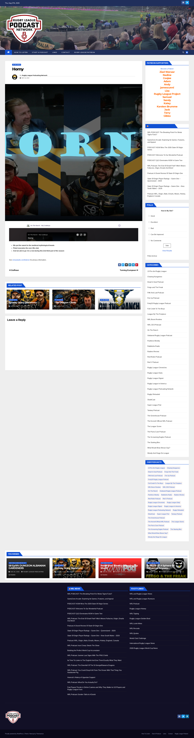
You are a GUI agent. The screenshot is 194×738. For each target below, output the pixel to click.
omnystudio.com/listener (21, 260)
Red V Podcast (153, 362)
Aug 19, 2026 (152, 571)
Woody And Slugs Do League (158, 453)
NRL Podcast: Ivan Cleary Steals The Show (83, 645)
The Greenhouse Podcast (156, 416)
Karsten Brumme (167, 106)
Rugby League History (138, 609)
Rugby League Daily (155, 373)
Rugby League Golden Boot (140, 618)
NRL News (75, 589)
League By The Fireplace (156, 314)
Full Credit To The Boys (156, 309)
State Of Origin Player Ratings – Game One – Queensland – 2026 (91, 631)
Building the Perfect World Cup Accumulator (83, 650)
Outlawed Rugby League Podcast (159, 335)
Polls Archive (152, 256)
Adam (167, 81)
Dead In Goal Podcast (155, 282)
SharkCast (151, 400)
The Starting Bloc (153, 442)
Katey (167, 103)
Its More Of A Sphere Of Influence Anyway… (160, 567)
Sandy (167, 100)
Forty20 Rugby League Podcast (159, 303)
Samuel (167, 97)
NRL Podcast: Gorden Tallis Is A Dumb (81, 694)
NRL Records (135, 628)
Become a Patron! (167, 69)
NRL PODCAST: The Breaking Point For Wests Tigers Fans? (89, 594)
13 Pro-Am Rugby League (157, 271)
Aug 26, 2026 (15, 571)
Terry (167, 112)
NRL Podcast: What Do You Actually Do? (82, 682)
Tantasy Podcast (153, 410)
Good (153, 216)
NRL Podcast (134, 604)
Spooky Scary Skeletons (23, 302)
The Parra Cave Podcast (156, 432)
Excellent (154, 222)
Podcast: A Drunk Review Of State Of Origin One (165, 173)
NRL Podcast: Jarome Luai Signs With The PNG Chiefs (87, 655)
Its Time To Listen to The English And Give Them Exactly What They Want (94, 660)
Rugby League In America (157, 383)
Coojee (167, 78)
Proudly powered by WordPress (14, 733)
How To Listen (21, 52)
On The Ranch (16, 64)
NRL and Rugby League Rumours (142, 599)
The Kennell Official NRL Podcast (159, 421)
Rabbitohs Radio (153, 346)
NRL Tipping (134, 613)
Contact (65, 52)
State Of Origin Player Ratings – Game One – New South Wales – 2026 (93, 635)
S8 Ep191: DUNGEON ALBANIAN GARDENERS (27, 567)
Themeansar (39, 733)
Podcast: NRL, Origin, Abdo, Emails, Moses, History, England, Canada (93, 640)
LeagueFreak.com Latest (161, 126)
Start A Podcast (40, 52)
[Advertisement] (34, 601)
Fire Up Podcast (153, 298)
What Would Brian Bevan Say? (158, 448)
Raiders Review (153, 351)
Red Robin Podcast (154, 357)
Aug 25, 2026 (60, 571)
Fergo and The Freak (155, 287)
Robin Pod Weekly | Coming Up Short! (119, 567)
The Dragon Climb (65, 302)
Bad (152, 228)
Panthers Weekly (153, 341)
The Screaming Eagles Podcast (159, 437)
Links (54, 52)
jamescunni (167, 87)
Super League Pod (154, 405)
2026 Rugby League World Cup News (144, 648)
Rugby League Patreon (84, 52)
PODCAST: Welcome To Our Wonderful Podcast (165, 155)
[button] (183, 52)
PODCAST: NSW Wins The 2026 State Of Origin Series (87, 604)
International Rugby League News (142, 643)
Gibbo (167, 115)
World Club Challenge (138, 638)
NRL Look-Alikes (136, 623)
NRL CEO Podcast (154, 325)
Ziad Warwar (167, 71)
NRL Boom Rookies (154, 319)
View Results (167, 251)
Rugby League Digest (155, 378)
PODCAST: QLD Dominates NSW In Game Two (164, 160)
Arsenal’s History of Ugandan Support (81, 677)
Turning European (128, 270)
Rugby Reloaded (153, 394)
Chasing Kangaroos (154, 277)
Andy (167, 84)
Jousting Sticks (109, 302)
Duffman (15, 270)
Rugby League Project (167, 93)
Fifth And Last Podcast (155, 293)
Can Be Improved (157, 234)
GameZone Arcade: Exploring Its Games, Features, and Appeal (90, 599)
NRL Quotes (134, 633)
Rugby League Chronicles (157, 367)
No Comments (156, 240)
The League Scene (154, 426)
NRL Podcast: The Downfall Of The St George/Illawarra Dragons (91, 665)
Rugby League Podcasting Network (34, 75)
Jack (167, 109)
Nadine (167, 75)
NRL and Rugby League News (141, 594)
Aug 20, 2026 (106, 571)
